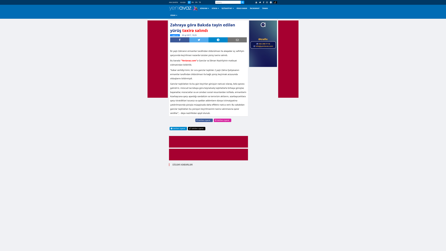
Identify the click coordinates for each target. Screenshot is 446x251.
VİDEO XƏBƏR (241, 8)
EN (196, 2)
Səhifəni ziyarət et (203, 122)
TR (200, 2)
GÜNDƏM (203, 8)
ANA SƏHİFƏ (173, 2)
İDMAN (265, 8)
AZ (189, 2)
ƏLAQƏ (182, 2)
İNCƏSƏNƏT (255, 8)
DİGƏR (172, 15)
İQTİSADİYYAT (227, 8)
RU (193, 2)
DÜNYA (214, 8)
